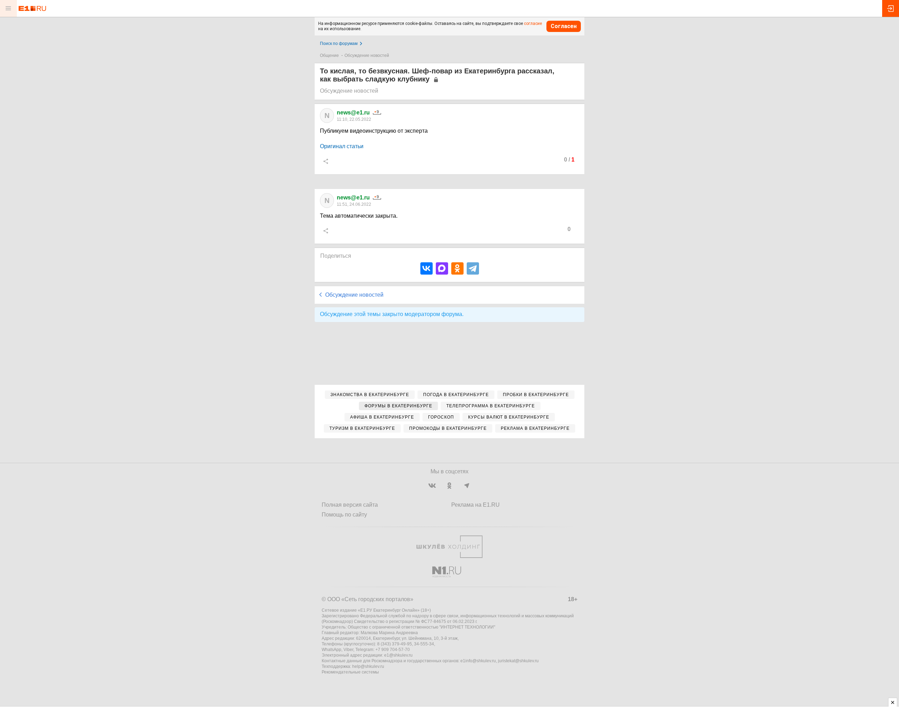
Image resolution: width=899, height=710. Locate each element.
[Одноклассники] (457, 268)
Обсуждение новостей (366, 55)
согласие (533, 23)
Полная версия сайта (350, 505)
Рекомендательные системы (350, 672)
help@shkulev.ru (368, 666)
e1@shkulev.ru (398, 655)
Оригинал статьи (341, 146)
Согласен (564, 26)
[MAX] (442, 268)
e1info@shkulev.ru (478, 660)
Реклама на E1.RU (475, 505)
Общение (329, 55)
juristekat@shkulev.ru (518, 660)
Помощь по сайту (344, 515)
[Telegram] (473, 268)
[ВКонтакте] (426, 268)
